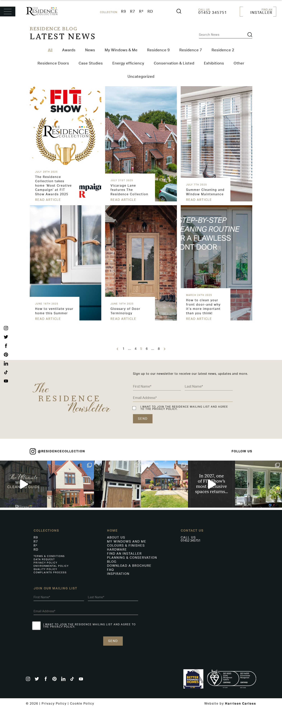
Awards (69, 50)
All (50, 50)
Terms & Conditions (49, 556)
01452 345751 (212, 13)
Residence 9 (158, 50)
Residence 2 (223, 50)
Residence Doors (53, 63)
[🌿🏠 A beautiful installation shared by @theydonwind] (117, 484)
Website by (230, 703)
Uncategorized (141, 77)
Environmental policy (51, 566)
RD (150, 11)
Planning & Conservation (132, 557)
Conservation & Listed (174, 63)
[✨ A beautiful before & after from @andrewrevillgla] (70, 484)
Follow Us (242, 451)
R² (141, 11)
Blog (111, 561)
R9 (123, 11)
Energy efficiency (128, 63)
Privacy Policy (45, 563)
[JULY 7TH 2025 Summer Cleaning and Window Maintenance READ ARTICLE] (181, 87)
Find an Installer (124, 553)
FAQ (110, 569)
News (90, 50)
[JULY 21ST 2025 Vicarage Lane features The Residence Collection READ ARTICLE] (106, 87)
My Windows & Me (121, 50)
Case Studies (91, 63)
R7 (132, 11)
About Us (116, 537)
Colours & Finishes (126, 545)
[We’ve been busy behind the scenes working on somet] (211, 484)
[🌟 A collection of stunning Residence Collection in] (164, 484)
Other (239, 63)
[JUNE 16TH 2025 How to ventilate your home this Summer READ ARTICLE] (30, 206)
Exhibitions (214, 63)
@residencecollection (61, 451)
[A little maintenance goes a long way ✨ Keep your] (23, 484)
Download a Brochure (129, 565)
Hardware (117, 549)
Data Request (44, 559)
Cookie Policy (82, 703)
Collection (108, 12)
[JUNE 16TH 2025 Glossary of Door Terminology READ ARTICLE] (106, 206)
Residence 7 (190, 50)
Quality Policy (45, 569)
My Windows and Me (126, 541)
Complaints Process (50, 572)
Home (112, 530)
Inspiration (118, 573)
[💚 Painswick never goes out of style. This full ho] (258, 484)
